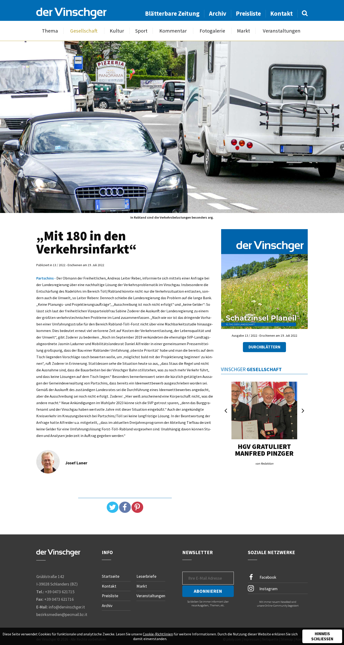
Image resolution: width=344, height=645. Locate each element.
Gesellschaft (84, 31)
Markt (243, 31)
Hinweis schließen (322, 636)
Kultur (117, 31)
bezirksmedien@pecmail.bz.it (61, 614)
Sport (141, 31)
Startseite (110, 576)
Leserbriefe (146, 576)
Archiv (217, 13)
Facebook (267, 577)
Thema (50, 31)
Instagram (268, 588)
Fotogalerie (212, 31)
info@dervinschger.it (67, 607)
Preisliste (248, 13)
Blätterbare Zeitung (172, 13)
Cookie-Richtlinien (158, 634)
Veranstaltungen (281, 31)
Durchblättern (264, 347)
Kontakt (281, 13)
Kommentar (173, 31)
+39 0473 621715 (59, 591)
